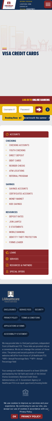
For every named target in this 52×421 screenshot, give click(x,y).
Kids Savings (15, 204)
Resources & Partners (21, 265)
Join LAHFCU (15, 221)
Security (39, 310)
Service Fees (25, 310)
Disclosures (10, 310)
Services (14, 259)
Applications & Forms (14, 326)
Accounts (15, 134)
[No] (48, 410)
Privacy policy (31, 416)
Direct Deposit (16, 155)
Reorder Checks (17, 165)
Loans (13, 252)
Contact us (23, 6)
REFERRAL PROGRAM (26, 1)
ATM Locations (16, 170)
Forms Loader (16, 242)
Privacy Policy (10, 318)
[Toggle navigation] (48, 4)
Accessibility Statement (15, 334)
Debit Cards (15, 160)
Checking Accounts (19, 145)
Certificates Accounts (21, 193)
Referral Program (18, 176)
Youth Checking (17, 150)
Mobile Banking (17, 232)
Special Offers (17, 271)
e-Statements (16, 227)
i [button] (48, 109)
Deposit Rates (16, 216)
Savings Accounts (18, 188)
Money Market (16, 198)
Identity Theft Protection (23, 237)
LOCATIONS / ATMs (25, 4)
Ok (14, 416)
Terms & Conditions (30, 318)
